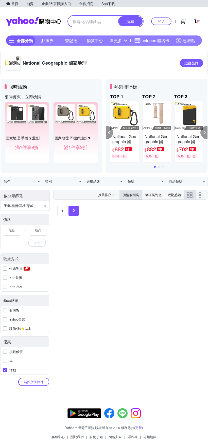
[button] (109, 132)
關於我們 (77, 436)
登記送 (71, 40)
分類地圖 (150, 436)
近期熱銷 (174, 194)
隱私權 (132, 436)
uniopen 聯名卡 (155, 40)
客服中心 (58, 436)
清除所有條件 (34, 381)
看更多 (116, 40)
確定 (37, 242)
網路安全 (115, 436)
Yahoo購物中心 (33, 21)
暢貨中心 (95, 40)
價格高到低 (153, 194)
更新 (138, 427)
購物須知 (96, 436)
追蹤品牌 (191, 62)
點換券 (47, 40)
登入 (161, 21)
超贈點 (189, 40)
